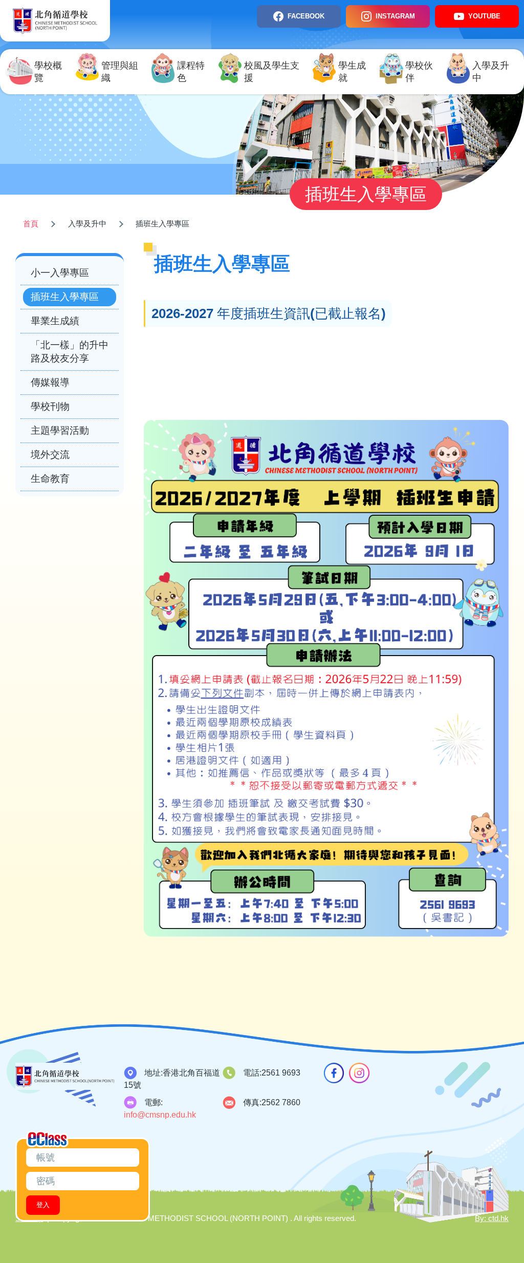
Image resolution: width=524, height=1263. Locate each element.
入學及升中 (490, 71)
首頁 (30, 223)
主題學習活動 (60, 430)
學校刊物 (50, 406)
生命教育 (50, 478)
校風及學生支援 (271, 71)
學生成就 (352, 71)
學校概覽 (48, 71)
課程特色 (191, 71)
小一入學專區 (60, 272)
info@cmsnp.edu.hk (160, 1114)
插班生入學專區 (65, 296)
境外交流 (50, 454)
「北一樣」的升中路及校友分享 (69, 352)
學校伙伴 (419, 71)
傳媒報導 (50, 382)
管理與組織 (119, 71)
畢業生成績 (55, 320)
